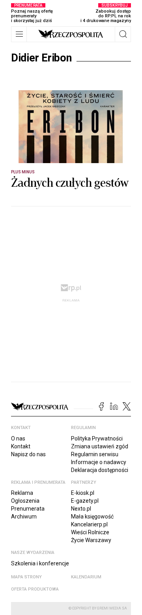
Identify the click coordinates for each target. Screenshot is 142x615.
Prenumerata (28, 508)
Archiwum (24, 516)
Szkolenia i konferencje (40, 563)
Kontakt (20, 446)
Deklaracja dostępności (99, 470)
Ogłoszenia (25, 501)
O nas (18, 438)
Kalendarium (86, 577)
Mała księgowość (92, 516)
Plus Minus (23, 172)
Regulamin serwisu (94, 454)
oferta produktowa (35, 589)
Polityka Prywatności (97, 438)
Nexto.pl (81, 508)
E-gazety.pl (85, 501)
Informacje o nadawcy (98, 462)
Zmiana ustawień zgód (99, 446)
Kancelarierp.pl (89, 524)
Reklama (22, 493)
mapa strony (26, 577)
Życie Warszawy (91, 540)
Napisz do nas (28, 454)
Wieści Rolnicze (90, 532)
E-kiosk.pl (82, 493)
